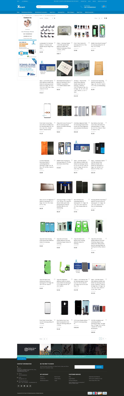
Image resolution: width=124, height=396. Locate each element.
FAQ (70, 376)
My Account (57, 376)
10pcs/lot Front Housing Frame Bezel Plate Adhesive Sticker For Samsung (47, 240)
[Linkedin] (24, 386)
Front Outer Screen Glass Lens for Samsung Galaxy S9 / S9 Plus (47, 322)
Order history (57, 378)
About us (42, 376)
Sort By (41, 18)
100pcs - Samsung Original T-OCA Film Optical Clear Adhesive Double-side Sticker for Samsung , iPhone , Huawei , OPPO (64, 46)
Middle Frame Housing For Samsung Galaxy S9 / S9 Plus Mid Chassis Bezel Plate (64, 162)
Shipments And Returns (94, 376)
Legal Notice (72, 378)
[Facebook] (18, 386)
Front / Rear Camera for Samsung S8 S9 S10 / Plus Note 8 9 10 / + (80, 44)
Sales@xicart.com (23, 378)
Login (55, 380)
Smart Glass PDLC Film (94, 380)
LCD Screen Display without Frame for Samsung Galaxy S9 (80, 322)
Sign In (94, 1)
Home (22, 15)
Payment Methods (73, 380)
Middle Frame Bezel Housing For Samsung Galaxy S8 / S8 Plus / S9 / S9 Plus (98, 44)
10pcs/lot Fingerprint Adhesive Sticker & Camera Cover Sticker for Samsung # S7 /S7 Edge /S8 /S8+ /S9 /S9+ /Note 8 (64, 283)
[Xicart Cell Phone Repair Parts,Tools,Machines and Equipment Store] (21, 7)
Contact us (42, 378)
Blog (89, 1)
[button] (55, 43)
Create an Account (102, 1)
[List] (106, 18)
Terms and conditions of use (95, 378)
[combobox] (52, 6)
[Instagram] (30, 386)
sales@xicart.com (27, 36)
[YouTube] (27, 386)
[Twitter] (21, 386)
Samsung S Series (38, 15)
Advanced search (44, 380)
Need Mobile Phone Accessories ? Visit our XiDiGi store (77, 383)
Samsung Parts (28, 15)
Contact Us (83, 1)
